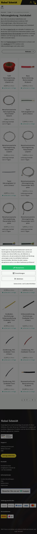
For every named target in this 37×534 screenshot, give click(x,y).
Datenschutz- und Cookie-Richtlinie (24, 284)
